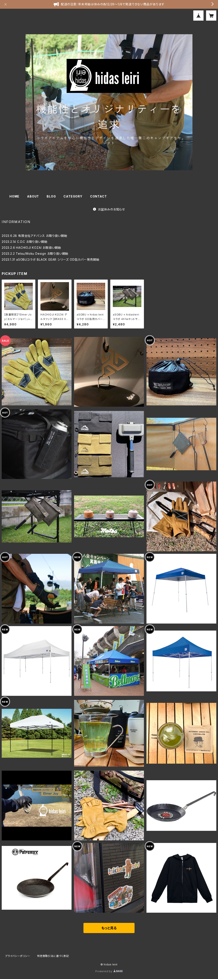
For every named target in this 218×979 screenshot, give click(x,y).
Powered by (104, 971)
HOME (14, 196)
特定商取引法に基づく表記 (53, 956)
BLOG (51, 196)
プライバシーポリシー (17, 956)
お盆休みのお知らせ (111, 209)
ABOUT (33, 196)
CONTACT (98, 196)
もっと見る (109, 928)
